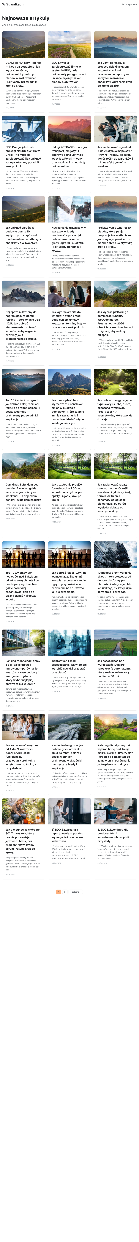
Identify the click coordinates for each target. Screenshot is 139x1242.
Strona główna (129, 4)
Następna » (76, 892)
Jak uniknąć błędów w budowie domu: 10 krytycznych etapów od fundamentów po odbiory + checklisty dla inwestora (23, 235)
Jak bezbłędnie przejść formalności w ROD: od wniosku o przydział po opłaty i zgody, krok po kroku (67, 492)
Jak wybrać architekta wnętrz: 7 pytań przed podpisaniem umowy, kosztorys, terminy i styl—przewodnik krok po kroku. (69, 319)
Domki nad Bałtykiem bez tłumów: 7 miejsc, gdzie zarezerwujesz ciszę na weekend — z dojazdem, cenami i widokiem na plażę (23, 492)
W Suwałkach (13, 4)
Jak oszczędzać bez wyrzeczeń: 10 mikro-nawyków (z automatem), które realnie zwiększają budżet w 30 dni (114, 668)
